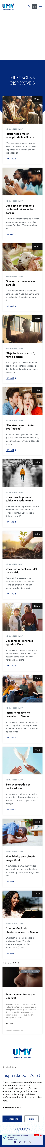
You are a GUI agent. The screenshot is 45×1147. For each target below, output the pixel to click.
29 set (37, 893)
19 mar (37, 246)
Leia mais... (10, 1024)
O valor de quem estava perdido (20, 283)
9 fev (37, 462)
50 (14, 962)
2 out (37, 822)
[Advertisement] (22, 36)
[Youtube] (28, 1129)
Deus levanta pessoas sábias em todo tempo (19, 499)
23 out (37, 606)
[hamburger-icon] (41, 7)
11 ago (37, 171)
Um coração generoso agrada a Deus (19, 642)
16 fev (37, 318)
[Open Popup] (25, 1142)
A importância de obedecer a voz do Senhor (22, 930)
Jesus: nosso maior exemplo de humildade (20, 135)
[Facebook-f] (22, 1129)
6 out (37, 750)
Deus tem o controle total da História (21, 571)
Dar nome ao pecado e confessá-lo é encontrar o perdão (21, 209)
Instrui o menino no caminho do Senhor (18, 714)
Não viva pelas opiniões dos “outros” (21, 427)
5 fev (37, 534)
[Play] (14, 1142)
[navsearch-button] (29, 6)
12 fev (37, 390)
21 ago (37, 99)
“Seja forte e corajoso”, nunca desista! (20, 355)
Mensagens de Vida (14, 129)
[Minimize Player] (30, 1142)
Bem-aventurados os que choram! (21, 996)
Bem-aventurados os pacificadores (18, 786)
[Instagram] (17, 1129)
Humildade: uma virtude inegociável (21, 858)
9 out (37, 678)
